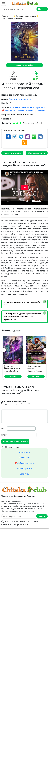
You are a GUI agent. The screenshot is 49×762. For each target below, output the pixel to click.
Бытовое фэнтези (24, 468)
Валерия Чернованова (20, 99)
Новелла (30, 110)
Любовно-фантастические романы (27, 107)
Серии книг (24, 457)
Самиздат (41, 110)
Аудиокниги (24, 452)
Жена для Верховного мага (12, 367)
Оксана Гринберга (11, 371)
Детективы (24, 474)
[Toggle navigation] (3, 3)
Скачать (13, 376)
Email (4, 435)
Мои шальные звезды (34, 367)
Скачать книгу (36, 153)
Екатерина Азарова (34, 371)
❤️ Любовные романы (12, 110)
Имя (4, 428)
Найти (42, 8)
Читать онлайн (24, 65)
